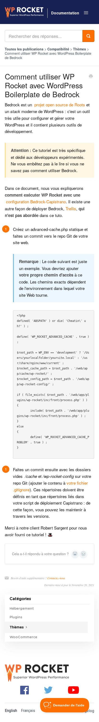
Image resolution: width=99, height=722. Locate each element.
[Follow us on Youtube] (73, 689)
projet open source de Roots (59, 105)
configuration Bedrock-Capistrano (36, 202)
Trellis (71, 208)
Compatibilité (58, 49)
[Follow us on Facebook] (24, 689)
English (11, 710)
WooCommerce (23, 637)
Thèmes (80, 49)
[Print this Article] (91, 76)
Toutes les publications (24, 49)
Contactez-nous (56, 578)
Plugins (16, 617)
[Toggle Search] (88, 36)
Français (28, 710)
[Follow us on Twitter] (48, 689)
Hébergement (22, 608)
